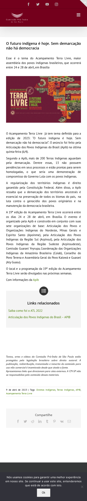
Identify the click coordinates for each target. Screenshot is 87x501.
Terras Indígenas (65, 389)
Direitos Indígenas (45, 389)
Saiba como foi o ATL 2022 (25, 311)
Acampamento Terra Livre (19, 393)
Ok (43, 492)
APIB (78, 389)
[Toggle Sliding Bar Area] (83, 3)
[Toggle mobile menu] (79, 15)
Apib (36, 280)
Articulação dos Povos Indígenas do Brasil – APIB (39, 317)
